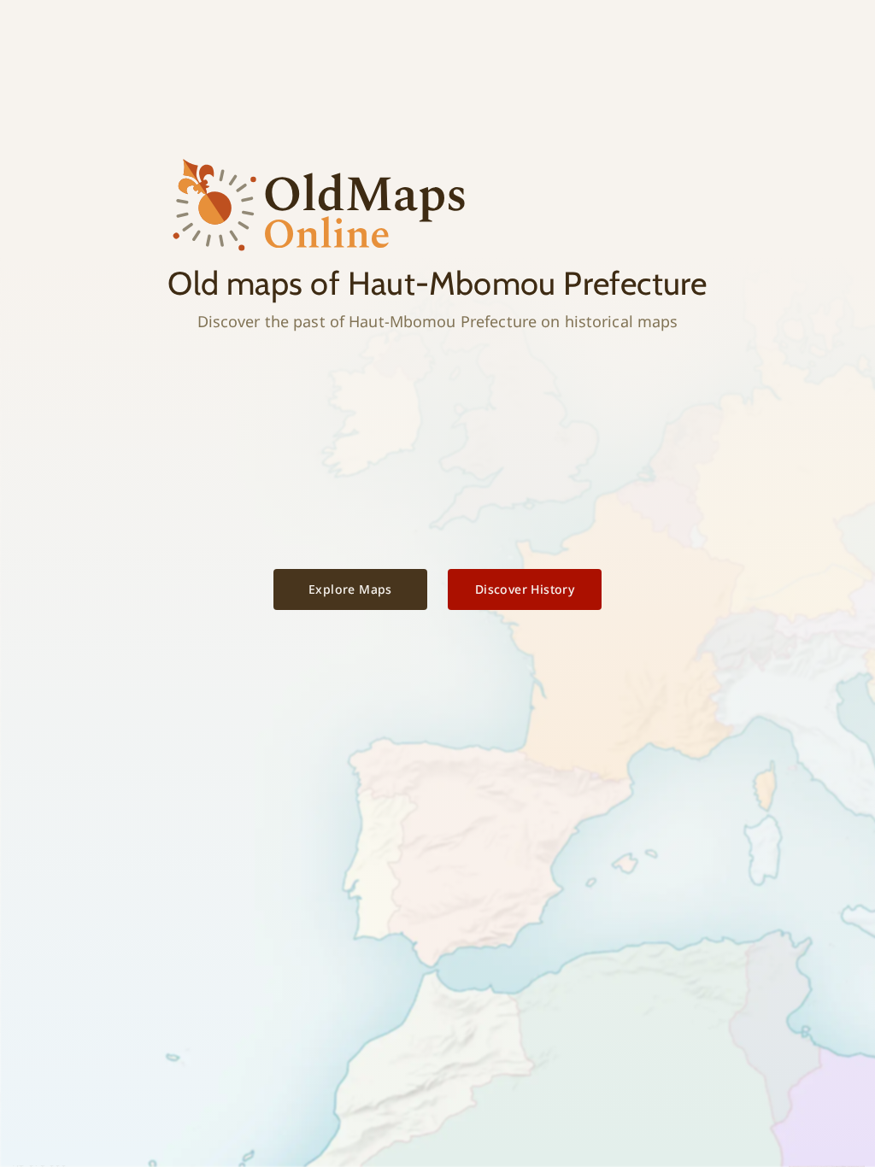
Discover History (524, 589)
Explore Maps (350, 589)
